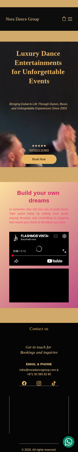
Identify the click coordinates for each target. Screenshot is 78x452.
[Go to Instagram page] (39, 383)
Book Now (39, 159)
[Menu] (70, 19)
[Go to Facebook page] (24, 383)
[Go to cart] (64, 19)
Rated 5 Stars (39, 150)
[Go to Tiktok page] (54, 383)
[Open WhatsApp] (68, 442)
